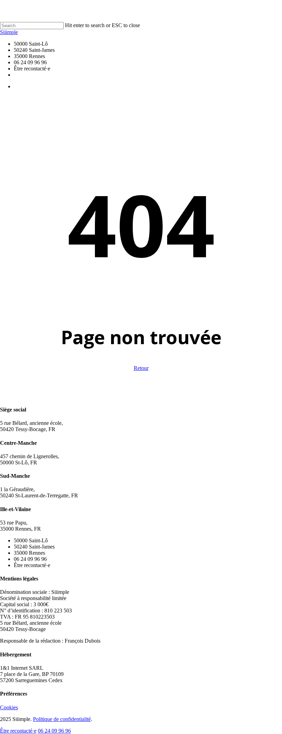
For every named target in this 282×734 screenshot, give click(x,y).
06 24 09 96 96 (30, 559)
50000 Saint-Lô (31, 540)
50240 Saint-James (34, 547)
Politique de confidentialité (62, 719)
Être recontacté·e (32, 565)
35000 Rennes (29, 553)
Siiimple (9, 32)
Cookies (9, 707)
